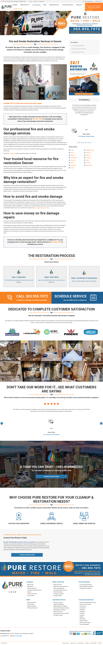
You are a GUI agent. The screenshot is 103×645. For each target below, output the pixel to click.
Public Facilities (84, 620)
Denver (72, 162)
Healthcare (82, 609)
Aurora (72, 152)
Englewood (73, 165)
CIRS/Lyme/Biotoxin (32, 608)
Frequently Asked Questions (34, 590)
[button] (77, 142)
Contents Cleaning (58, 602)
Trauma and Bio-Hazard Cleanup (61, 608)
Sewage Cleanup (58, 595)
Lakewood (88, 152)
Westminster (89, 165)
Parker (87, 160)
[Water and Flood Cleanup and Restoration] (72, 350)
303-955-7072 (56, 242)
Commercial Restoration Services (88, 602)
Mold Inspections (31, 602)
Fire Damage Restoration (78, 45)
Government (83, 608)
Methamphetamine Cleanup (60, 606)
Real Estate (82, 619)
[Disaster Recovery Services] (92, 371)
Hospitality (82, 611)
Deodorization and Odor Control (61, 613)
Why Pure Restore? (32, 588)
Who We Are (30, 584)
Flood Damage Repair (59, 588)
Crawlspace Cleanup (58, 593)
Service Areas (30, 595)
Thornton (88, 162)
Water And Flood (58, 584)
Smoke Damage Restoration (79, 49)
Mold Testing (30, 604)
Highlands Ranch (90, 150)
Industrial (82, 613)
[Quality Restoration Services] (92, 350)
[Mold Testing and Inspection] (10, 371)
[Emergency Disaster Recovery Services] (31, 350)
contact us (12, 153)
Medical (82, 617)
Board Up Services (58, 611)
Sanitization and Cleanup (60, 609)
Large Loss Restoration (85, 604)
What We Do (30, 586)
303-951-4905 (37, 119)
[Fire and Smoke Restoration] (51, 371)
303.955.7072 (99, 1)
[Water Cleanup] (51, 350)
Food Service (83, 606)
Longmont (88, 157)
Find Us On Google (17, 636)
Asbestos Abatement (59, 604)
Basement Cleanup (58, 592)
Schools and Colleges (85, 622)
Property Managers (84, 624)
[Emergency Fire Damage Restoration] (31, 371)
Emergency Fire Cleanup (78, 52)
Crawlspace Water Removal (60, 590)
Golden (72, 167)
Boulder (72, 155)
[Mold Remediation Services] (10, 350)
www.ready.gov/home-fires (42, 207)
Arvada (72, 150)
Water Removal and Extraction (61, 586)
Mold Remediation (31, 606)
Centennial (73, 160)
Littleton (88, 155)
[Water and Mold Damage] (72, 371)
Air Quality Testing (58, 615)
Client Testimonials (32, 593)
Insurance (82, 615)
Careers (29, 592)
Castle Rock (73, 157)
